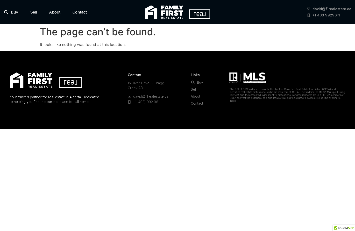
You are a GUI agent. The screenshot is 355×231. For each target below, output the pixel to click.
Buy (13, 12)
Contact (79, 12)
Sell (33, 12)
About (54, 12)
